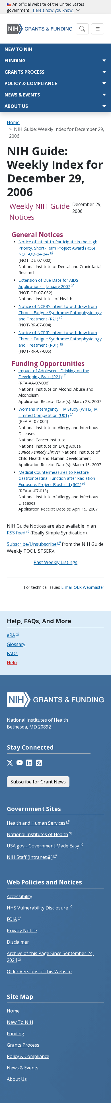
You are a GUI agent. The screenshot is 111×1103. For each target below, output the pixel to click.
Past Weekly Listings (55, 562)
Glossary (16, 644)
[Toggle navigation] (82, 28)
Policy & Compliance (31, 83)
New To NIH (20, 1022)
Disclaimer (18, 942)
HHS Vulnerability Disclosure (37, 908)
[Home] (39, 29)
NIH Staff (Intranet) (30, 857)
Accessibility (19, 896)
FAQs (12, 653)
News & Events (22, 95)
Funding (15, 60)
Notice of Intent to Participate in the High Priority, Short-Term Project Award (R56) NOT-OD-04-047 (57, 248)
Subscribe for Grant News (38, 782)
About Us (16, 106)
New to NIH (18, 49)
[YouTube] (20, 762)
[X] (10, 762)
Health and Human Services (36, 823)
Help (12, 662)
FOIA (12, 919)
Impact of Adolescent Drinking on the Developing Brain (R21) (53, 374)
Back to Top (85, 1092)
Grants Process (24, 72)
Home (13, 122)
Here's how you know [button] (53, 10)
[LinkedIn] (29, 762)
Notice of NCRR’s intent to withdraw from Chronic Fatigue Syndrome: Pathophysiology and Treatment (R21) (60, 312)
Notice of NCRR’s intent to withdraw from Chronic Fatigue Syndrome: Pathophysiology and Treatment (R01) (60, 338)
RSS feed (16, 533)
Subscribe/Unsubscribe (32, 544)
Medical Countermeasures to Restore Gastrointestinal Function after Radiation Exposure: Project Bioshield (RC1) (56, 478)
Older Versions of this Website (39, 971)
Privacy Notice (22, 930)
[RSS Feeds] (39, 762)
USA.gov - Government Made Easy (43, 846)
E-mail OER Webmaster (82, 587)
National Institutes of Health (37, 834)
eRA (11, 635)
